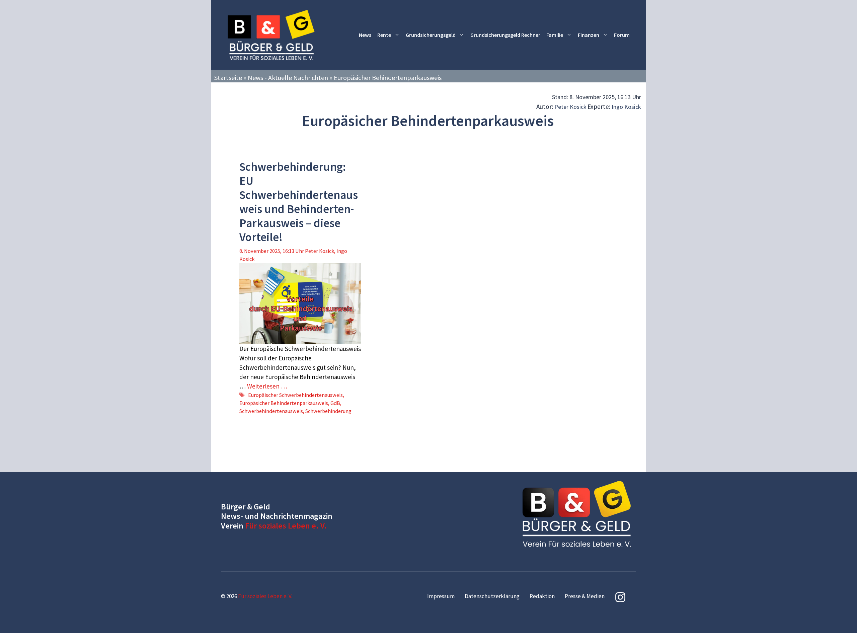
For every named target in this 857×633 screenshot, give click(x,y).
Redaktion (542, 596)
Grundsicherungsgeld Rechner (505, 34)
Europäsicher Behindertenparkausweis (283, 403)
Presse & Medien (585, 596)
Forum (622, 34)
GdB (335, 403)
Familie (554, 34)
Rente (384, 34)
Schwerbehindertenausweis (271, 411)
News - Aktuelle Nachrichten (288, 77)
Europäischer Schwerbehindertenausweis (295, 395)
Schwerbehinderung (328, 411)
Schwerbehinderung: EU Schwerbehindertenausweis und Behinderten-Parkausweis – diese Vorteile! (298, 201)
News (365, 34)
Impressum (441, 596)
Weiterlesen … (267, 386)
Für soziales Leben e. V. (286, 525)
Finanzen (588, 34)
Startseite (228, 77)
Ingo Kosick (626, 107)
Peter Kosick (570, 107)
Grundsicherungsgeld (431, 34)
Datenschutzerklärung (492, 596)
